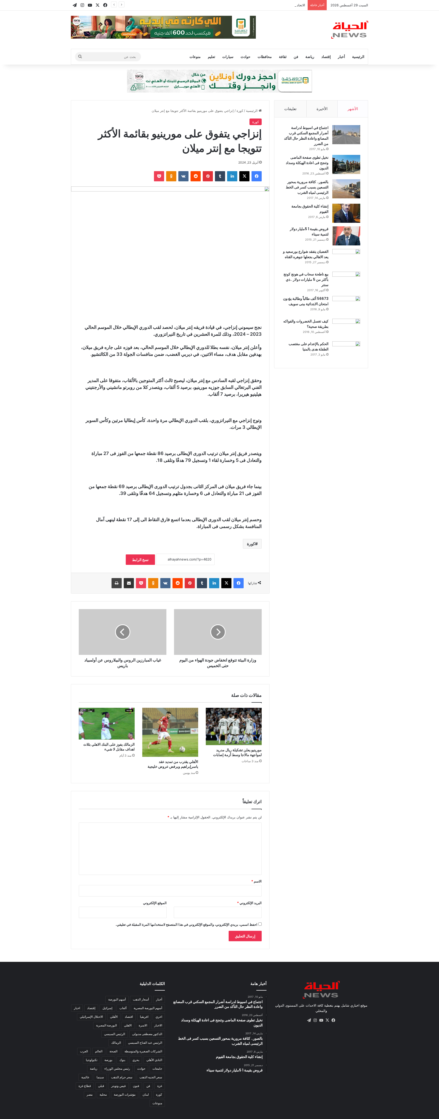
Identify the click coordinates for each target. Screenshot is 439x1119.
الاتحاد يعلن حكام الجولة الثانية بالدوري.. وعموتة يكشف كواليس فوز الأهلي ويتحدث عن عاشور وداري (235, 5)
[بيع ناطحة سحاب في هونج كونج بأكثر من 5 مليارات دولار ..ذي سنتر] (346, 281)
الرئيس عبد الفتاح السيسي (145, 1042)
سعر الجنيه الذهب (150, 1077)
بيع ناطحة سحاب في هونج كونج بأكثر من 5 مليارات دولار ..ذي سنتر (306, 279)
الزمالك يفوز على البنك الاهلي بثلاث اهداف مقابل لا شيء (109, 747)
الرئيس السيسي (114, 1034)
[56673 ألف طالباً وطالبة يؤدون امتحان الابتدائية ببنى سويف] (346, 305)
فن (296, 56)
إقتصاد (326, 56)
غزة (159, 1086)
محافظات (265, 56)
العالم (98, 1051)
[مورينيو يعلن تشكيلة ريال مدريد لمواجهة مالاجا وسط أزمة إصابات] (234, 726)
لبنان (146, 1094)
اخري (158, 1017)
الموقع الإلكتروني (155, 903)
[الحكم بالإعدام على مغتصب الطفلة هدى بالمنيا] (346, 350)
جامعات (157, 1068)
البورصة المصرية (106, 1025)
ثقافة (283, 56)
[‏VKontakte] (183, 176)
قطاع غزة (85, 1086)
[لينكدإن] (232, 176)
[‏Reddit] (196, 176)
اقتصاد (129, 1017)
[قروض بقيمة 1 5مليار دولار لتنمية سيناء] (346, 235)
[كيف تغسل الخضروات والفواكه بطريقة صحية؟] (346, 328)
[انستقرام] (315, 1020)
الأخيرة (322, 108)
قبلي (101, 1086)
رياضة (309, 56)
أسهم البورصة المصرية (148, 1008)
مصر (89, 1094)
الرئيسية (358, 56)
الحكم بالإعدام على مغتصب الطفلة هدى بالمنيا (308, 346)
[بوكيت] (159, 176)
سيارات (227, 56)
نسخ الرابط (140, 559)
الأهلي (114, 1017)
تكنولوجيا (91, 1060)
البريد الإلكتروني (249, 903)
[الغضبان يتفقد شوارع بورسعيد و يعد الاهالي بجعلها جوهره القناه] (346, 258)
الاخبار (158, 1025)
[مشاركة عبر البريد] (129, 583)
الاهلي (128, 1025)
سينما (100, 1077)
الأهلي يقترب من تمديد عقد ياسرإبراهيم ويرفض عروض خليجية (173, 764)
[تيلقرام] (309, 1020)
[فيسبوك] (257, 176)
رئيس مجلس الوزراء (117, 1068)
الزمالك (116, 1042)
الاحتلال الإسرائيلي (91, 1017)
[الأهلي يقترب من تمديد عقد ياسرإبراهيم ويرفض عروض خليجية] (170, 732)
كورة (240, 111)
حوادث (245, 56)
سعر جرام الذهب (121, 1077)
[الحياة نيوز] (349, 30)
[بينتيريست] (208, 176)
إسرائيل (107, 1008)
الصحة (113, 1051)
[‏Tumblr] (220, 176)
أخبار (341, 56)
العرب (84, 1051)
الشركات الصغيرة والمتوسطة (143, 1051)
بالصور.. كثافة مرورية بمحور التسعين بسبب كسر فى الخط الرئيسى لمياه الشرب (307, 187)
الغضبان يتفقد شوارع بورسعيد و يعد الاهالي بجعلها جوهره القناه (305, 254)
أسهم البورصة (117, 999)
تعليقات (290, 108)
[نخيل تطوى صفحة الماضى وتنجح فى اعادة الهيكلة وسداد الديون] (346, 164)
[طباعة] (117, 583)
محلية (103, 1094)
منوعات (195, 56)
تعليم (211, 56)
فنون (136, 1086)
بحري (135, 1060)
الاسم (256, 881)
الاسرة (143, 1025)
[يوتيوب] (321, 1020)
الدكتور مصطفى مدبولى (147, 1034)
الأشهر (353, 108)
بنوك (122, 1060)
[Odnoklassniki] (171, 176)
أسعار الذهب (141, 999)
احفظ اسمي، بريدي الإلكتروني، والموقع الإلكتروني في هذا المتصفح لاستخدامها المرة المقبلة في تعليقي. (186, 924)
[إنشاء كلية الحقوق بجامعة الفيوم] (346, 213)
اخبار (77, 1008)
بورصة (108, 1060)
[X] (244, 176)
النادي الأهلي (154, 1060)
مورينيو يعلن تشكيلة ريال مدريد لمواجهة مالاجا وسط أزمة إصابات (237, 752)
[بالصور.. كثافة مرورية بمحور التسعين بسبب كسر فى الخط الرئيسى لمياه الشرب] (346, 188)
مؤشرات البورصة (124, 1094)
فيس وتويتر (118, 1086)
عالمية (85, 1077)
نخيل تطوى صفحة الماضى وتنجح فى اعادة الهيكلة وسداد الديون (307, 163)
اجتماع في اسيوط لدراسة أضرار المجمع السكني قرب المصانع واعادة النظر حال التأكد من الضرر (306, 135)
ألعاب (123, 1008)
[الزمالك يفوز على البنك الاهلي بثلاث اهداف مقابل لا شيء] (107, 724)
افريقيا (144, 1017)
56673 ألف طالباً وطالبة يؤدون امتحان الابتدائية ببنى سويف (305, 301)
